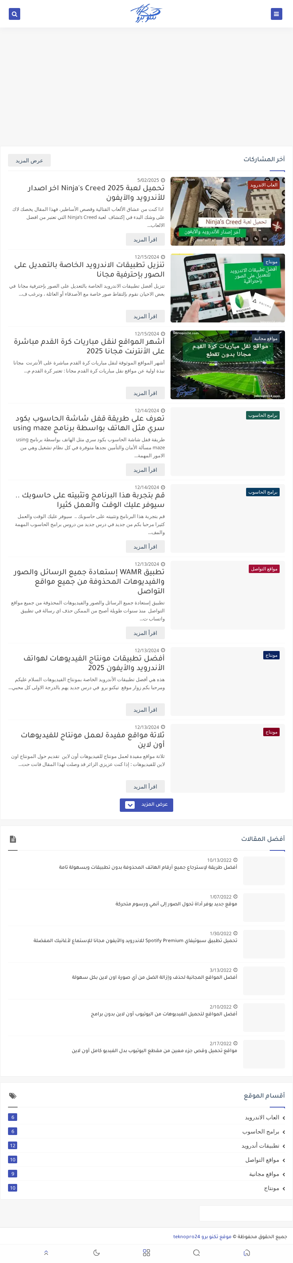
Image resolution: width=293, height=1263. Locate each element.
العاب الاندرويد (145, 1117)
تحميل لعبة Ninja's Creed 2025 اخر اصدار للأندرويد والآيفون (96, 193)
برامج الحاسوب (145, 1131)
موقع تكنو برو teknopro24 (202, 1237)
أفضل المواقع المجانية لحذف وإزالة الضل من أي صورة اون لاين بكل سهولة (154, 978)
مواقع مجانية (145, 1173)
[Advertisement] (146, 86)
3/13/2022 (221, 970)
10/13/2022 (219, 860)
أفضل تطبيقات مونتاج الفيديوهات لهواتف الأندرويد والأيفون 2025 (94, 664)
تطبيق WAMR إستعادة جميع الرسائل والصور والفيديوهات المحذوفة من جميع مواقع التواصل (89, 582)
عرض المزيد (29, 160)
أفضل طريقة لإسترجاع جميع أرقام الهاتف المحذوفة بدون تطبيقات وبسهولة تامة (148, 868)
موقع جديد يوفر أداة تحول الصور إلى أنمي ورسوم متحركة (176, 904)
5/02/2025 (148, 180)
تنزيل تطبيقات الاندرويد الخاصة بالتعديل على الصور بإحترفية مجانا (89, 270)
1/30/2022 (221, 933)
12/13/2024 (147, 564)
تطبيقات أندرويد (144, 1145)
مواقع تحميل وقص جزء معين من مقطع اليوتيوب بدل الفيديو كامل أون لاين (154, 1051)
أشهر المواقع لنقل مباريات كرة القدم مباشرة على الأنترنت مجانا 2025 (89, 347)
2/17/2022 (221, 1043)
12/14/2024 (147, 410)
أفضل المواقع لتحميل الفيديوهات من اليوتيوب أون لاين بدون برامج (164, 1014)
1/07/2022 (221, 897)
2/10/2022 (221, 1007)
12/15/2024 (147, 257)
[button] (247, 1254)
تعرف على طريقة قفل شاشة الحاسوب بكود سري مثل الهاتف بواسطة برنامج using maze (89, 424)
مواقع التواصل (144, 1159)
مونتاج (144, 1188)
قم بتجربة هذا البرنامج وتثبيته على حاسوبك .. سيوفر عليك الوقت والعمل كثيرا (90, 501)
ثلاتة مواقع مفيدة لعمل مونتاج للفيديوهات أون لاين (93, 741)
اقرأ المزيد (145, 239)
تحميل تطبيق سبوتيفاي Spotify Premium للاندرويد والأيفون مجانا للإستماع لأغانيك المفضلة (135, 941)
